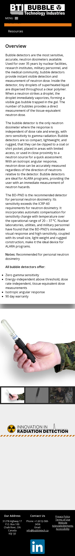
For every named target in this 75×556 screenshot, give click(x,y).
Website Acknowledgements (62, 524)
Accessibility (62, 528)
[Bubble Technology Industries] (37, 10)
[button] (9, 18)
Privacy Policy (62, 516)
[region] (37, 356)
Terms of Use (62, 519)
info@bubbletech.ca (37, 530)
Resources (15, 31)
